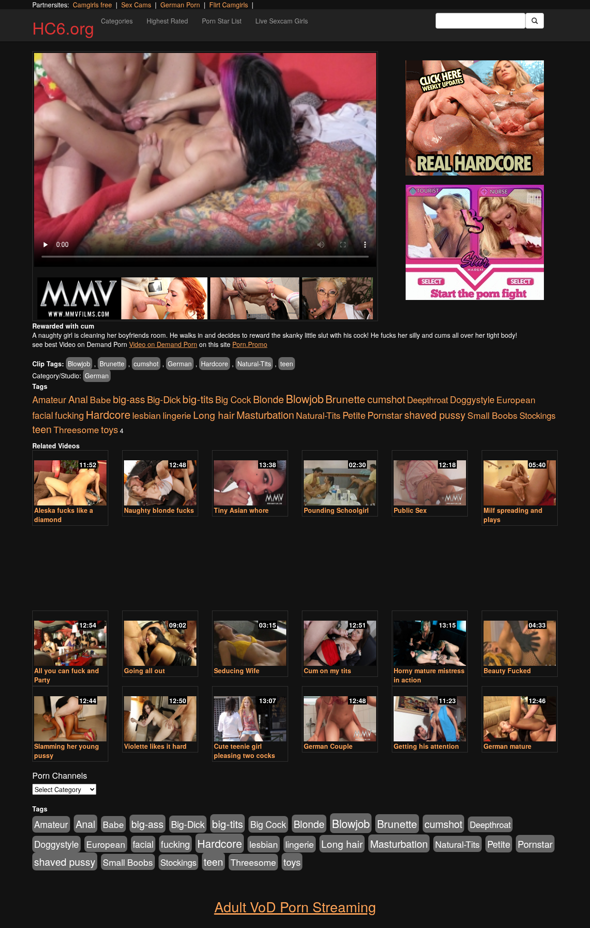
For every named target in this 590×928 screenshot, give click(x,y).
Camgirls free (92, 4)
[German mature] (520, 714)
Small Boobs (492, 415)
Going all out (144, 670)
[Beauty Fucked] (520, 639)
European (516, 399)
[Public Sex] (430, 478)
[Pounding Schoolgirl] (340, 478)
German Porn (180, 4)
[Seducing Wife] (250, 639)
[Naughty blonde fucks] (160, 478)
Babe (100, 399)
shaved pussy (435, 414)
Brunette (112, 363)
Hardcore (214, 363)
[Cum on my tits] (340, 639)
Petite (354, 415)
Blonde (268, 399)
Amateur (49, 399)
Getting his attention (426, 746)
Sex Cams (136, 4)
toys (109, 429)
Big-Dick (164, 399)
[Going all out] (160, 639)
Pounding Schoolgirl (336, 510)
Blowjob (79, 363)
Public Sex (410, 510)
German (180, 363)
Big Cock (233, 399)
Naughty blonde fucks (159, 510)
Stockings (537, 415)
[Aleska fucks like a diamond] (70, 478)
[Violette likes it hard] (160, 714)
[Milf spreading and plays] (520, 478)
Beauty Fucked (507, 670)
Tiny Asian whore (241, 510)
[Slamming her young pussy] (70, 714)
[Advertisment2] (475, 242)
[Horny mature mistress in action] (430, 639)
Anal (78, 399)
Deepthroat (427, 399)
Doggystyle (472, 399)
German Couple (328, 746)
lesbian (146, 415)
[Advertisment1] (475, 118)
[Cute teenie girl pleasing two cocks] (250, 714)
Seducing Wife (237, 670)
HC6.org (63, 27)
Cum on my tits (327, 670)
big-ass (129, 399)
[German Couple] (340, 714)
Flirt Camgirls (228, 4)
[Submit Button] (534, 21)
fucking (69, 415)
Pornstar (384, 415)
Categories (117, 20)
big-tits (198, 398)
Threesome (76, 429)
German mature (507, 746)
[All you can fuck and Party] (70, 639)
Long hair (214, 415)
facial (42, 415)
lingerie (177, 415)
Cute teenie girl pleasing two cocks (244, 750)
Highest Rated (167, 20)
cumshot (146, 363)
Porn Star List (222, 20)
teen (286, 363)
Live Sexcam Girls (281, 20)
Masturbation (265, 414)
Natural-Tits (254, 363)
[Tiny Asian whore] (250, 478)
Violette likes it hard (155, 746)
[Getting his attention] (430, 714)
